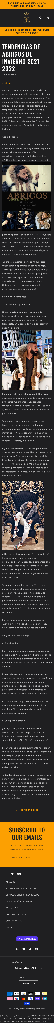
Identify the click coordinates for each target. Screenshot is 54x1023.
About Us (10, 882)
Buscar (9, 927)
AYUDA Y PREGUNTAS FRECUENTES (24, 888)
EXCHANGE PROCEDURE (18, 914)
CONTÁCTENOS (14, 921)
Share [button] (8, 83)
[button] (6, 18)
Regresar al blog (29, 809)
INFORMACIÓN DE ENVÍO (19, 901)
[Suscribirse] (45, 857)
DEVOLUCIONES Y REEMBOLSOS (22, 895)
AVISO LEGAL (13, 908)
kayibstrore (20, 1009)
